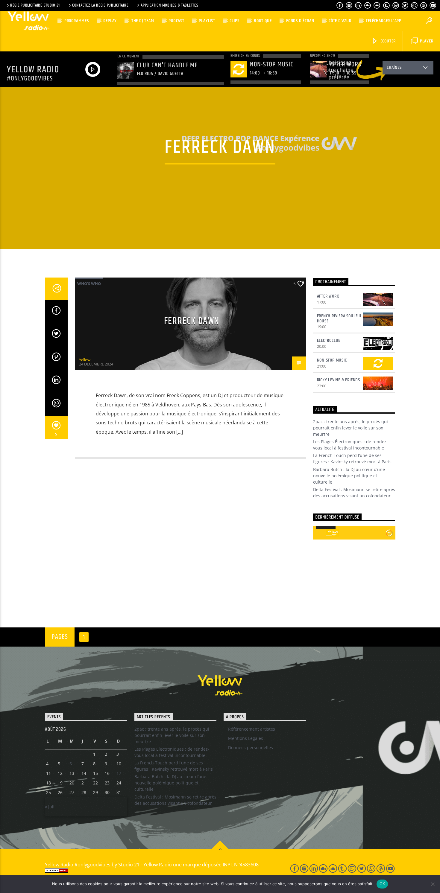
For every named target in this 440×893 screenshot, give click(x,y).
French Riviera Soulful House (339, 318)
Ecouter (387, 41)
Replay (110, 21)
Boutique (262, 21)
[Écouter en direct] (319, 533)
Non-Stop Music (332, 360)
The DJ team (142, 21)
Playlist (207, 21)
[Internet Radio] (160, 870)
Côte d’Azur (340, 21)
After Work (328, 296)
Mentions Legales (245, 738)
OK (382, 883)
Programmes (76, 21)
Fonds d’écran (300, 21)
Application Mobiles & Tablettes (169, 5)
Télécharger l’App (383, 21)
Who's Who (89, 283)
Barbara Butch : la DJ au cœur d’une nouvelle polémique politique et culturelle (349, 476)
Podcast (176, 21)
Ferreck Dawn (191, 321)
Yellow (84, 359)
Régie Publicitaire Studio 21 (35, 5)
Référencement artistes (251, 729)
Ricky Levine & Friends (338, 380)
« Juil (49, 807)
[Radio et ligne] (389, 533)
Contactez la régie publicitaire (100, 5)
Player (426, 41)
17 (118, 773)
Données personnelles (250, 747)
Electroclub (329, 340)
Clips (234, 21)
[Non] (433, 884)
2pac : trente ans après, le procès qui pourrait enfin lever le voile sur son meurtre (350, 428)
